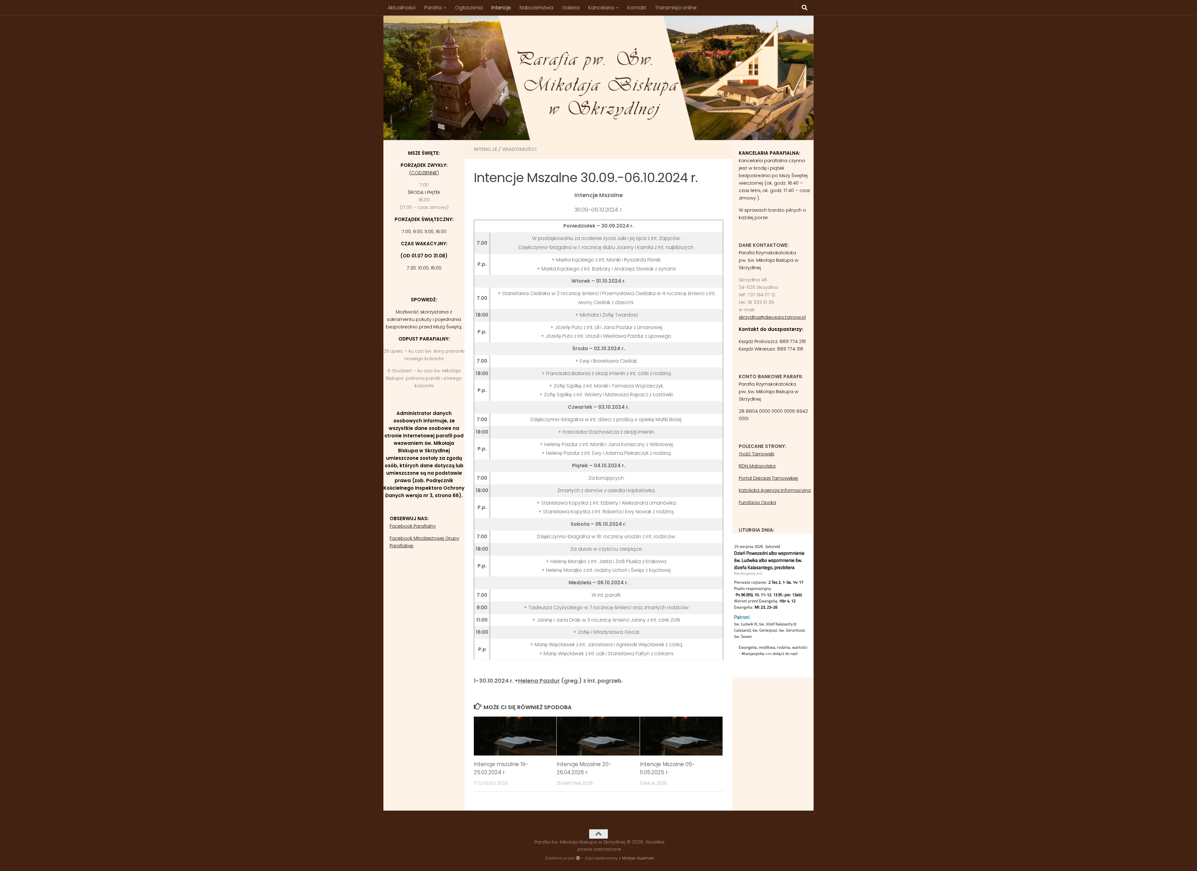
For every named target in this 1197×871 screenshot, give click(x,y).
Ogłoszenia (469, 7)
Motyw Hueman (638, 858)
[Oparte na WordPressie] (578, 858)
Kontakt (636, 7)
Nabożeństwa (536, 7)
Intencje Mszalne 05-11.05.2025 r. (667, 768)
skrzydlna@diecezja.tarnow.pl (772, 317)
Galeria (570, 7)
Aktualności (402, 7)
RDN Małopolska (757, 466)
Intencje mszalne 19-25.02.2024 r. (501, 768)
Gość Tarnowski (756, 453)
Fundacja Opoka (757, 502)
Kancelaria (601, 7)
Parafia (433, 7)
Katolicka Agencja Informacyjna (775, 490)
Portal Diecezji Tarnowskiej (768, 478)
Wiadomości (519, 149)
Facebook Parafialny (413, 526)
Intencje (501, 7)
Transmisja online (676, 7)
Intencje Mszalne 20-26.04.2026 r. (584, 768)
